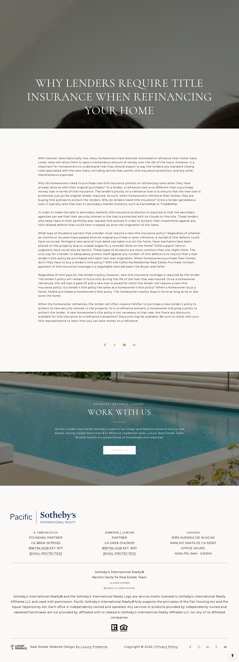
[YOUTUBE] (225, 647)
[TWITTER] (216, 647)
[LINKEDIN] (207, 647)
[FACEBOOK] (190, 647)
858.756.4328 (39, 548)
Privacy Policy (166, 647)
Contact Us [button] (119, 450)
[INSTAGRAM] (199, 647)
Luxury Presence (94, 647)
